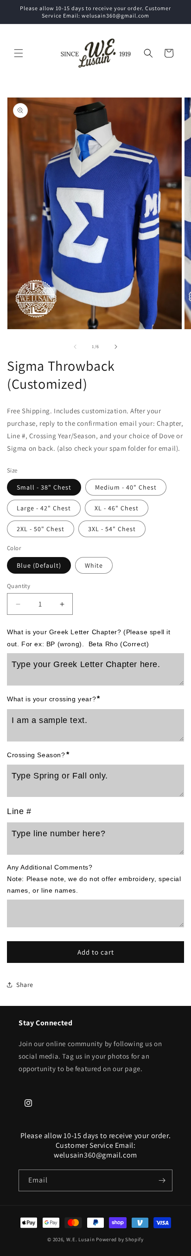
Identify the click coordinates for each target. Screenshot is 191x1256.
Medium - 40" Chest (126, 487)
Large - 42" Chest (44, 508)
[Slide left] (75, 347)
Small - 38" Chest (44, 487)
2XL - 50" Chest (40, 529)
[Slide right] (116, 347)
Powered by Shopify (120, 1239)
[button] (18, 53)
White (94, 565)
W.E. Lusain (81, 1239)
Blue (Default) (39, 565)
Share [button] (24, 984)
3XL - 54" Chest (112, 529)
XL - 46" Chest (117, 508)
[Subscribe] (162, 1180)
